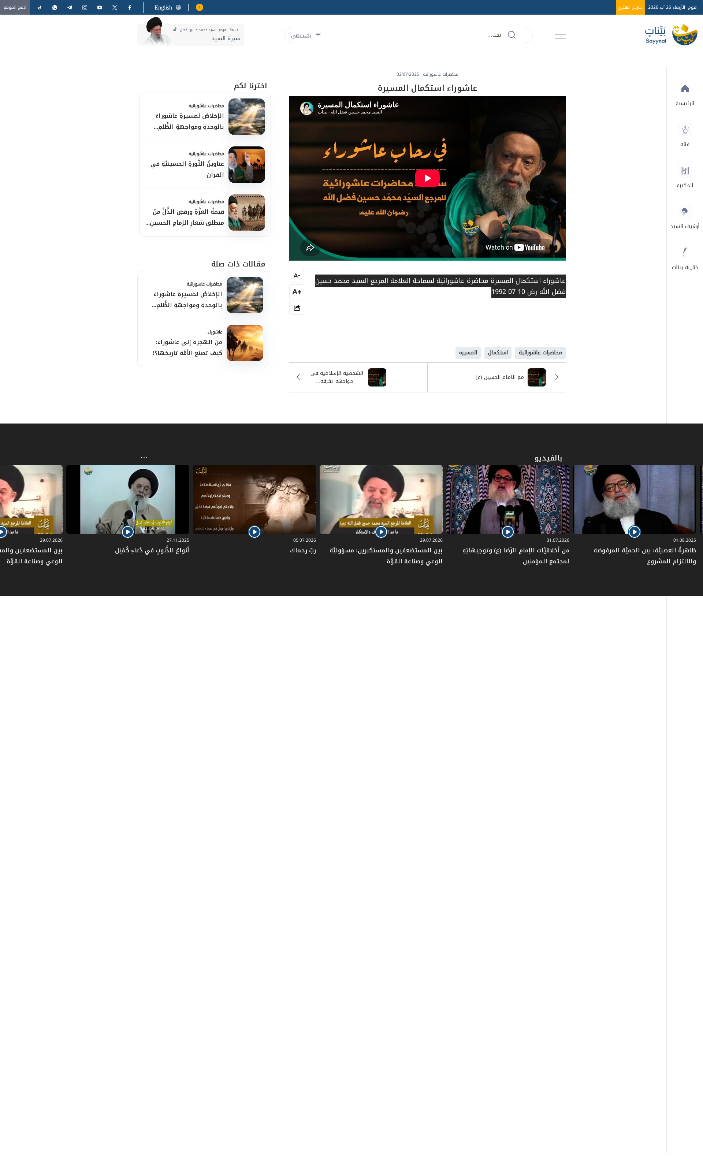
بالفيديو (548, 458)
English (163, 7)
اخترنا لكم (250, 86)
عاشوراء (215, 332)
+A (296, 291)
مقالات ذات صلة (238, 264)
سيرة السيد (226, 39)
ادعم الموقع (15, 7)
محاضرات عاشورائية (206, 106)
